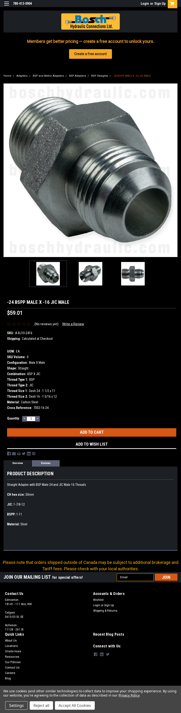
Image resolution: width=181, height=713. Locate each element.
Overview (17, 463)
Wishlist (98, 600)
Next (173, 170)
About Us (11, 640)
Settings (16, 705)
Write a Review (73, 324)
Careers (10, 673)
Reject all (41, 705)
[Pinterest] (34, 454)
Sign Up (159, 3)
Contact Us (12, 667)
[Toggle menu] (6, 6)
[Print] (19, 454)
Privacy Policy (129, 695)
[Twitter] (24, 454)
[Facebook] (9, 454)
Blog (8, 678)
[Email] (14, 454)
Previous (7, 170)
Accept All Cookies (75, 705)
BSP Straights (99, 75)
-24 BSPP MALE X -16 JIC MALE (132, 75)
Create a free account (90, 54)
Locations (11, 646)
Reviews (46, 463)
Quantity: (13, 418)
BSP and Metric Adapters (48, 75)
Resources (12, 656)
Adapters (22, 75)
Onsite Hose (13, 651)
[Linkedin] (29, 454)
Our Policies (13, 662)
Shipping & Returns (105, 610)
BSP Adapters (77, 75)
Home (7, 75)
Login (145, 3)
